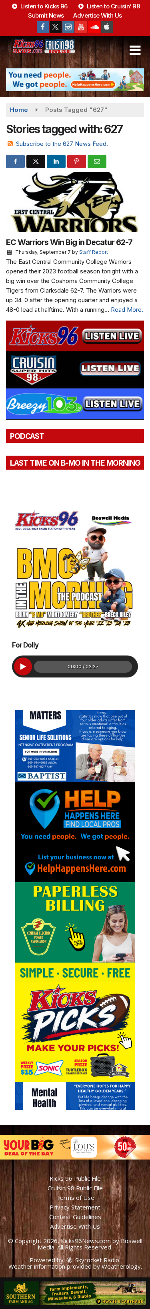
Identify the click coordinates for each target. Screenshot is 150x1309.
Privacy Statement (75, 1207)
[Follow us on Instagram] (68, 27)
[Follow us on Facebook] (43, 27)
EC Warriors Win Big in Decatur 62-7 (69, 242)
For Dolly (25, 645)
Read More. (127, 309)
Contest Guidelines (75, 1217)
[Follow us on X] (56, 27)
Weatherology (121, 1266)
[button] (135, 50)
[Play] (23, 666)
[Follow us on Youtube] (81, 27)
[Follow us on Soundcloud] (94, 27)
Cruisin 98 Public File (75, 1188)
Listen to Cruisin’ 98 (112, 6)
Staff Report (93, 252)
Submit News (46, 15)
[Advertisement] (75, 79)
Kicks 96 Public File (75, 1178)
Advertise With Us (97, 15)
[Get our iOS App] (107, 27)
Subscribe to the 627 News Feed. (62, 143)
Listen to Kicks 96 (43, 6)
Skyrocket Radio (96, 1260)
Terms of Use (75, 1197)
